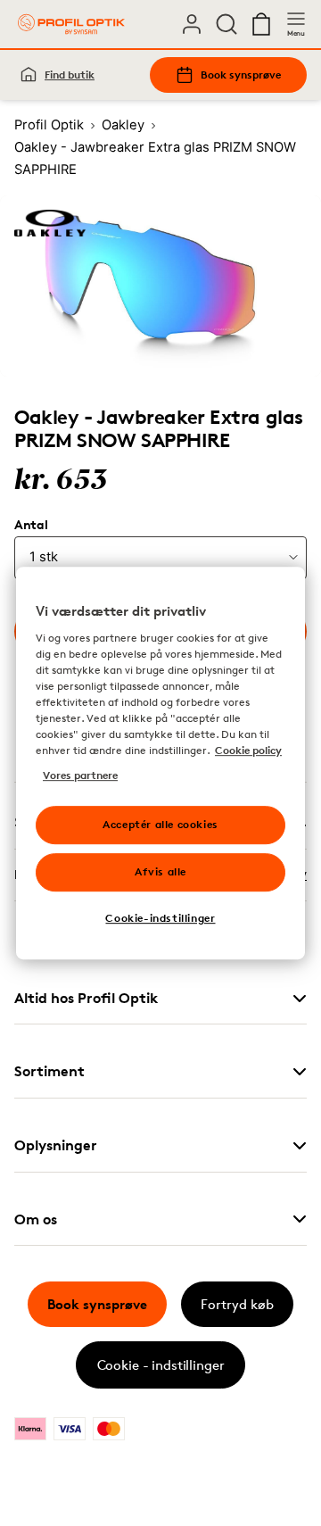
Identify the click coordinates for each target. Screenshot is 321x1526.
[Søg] (226, 24)
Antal (31, 524)
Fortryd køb (237, 1304)
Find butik (70, 74)
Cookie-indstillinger (160, 918)
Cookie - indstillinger (161, 1364)
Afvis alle (160, 871)
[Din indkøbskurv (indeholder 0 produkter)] (261, 24)
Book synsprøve (241, 74)
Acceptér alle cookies (160, 824)
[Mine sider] (192, 24)
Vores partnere (80, 775)
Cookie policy (248, 750)
